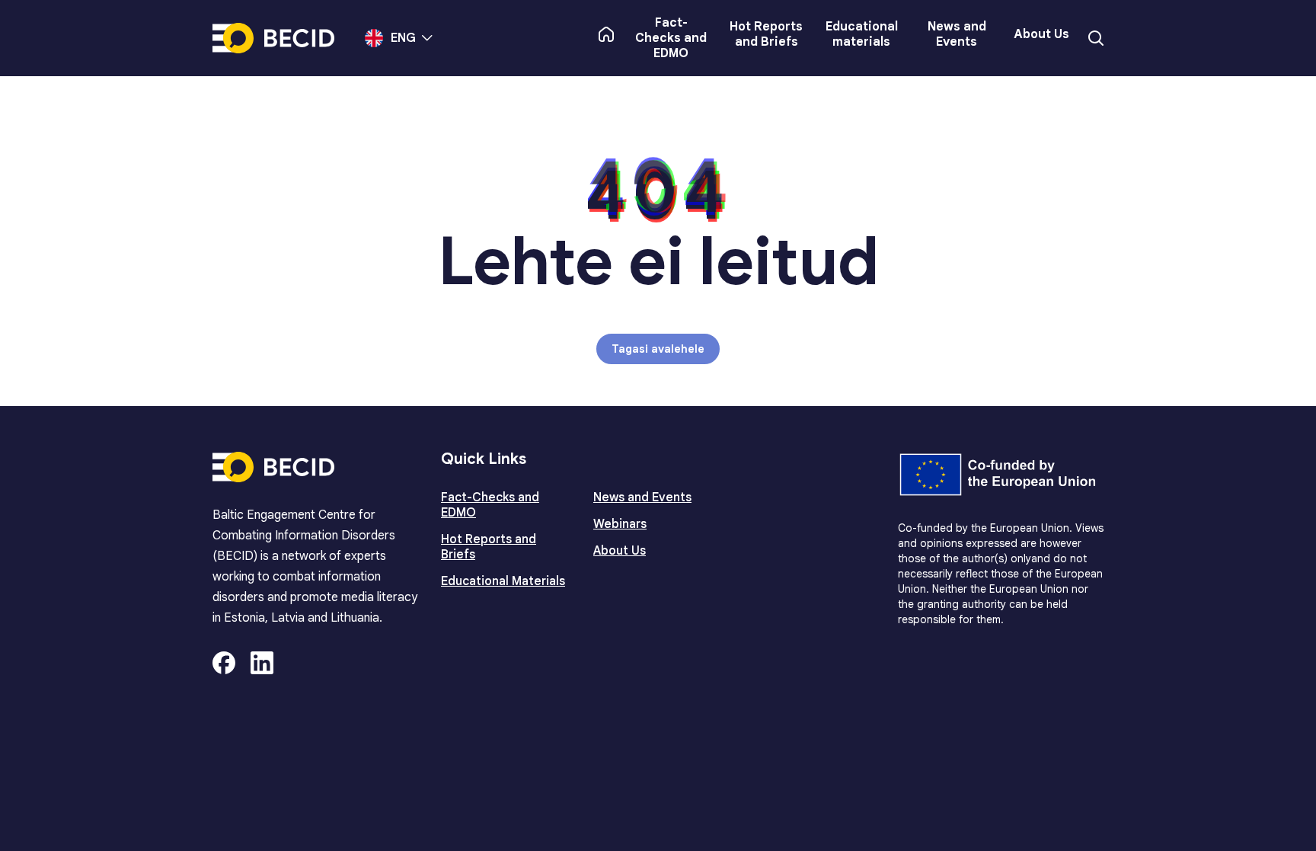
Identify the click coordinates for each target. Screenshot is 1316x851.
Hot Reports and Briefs (766, 34)
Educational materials (862, 34)
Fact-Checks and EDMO (671, 38)
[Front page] (606, 34)
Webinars (620, 524)
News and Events (957, 34)
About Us (1041, 34)
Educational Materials (503, 581)
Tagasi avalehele (658, 349)
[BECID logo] (273, 38)
